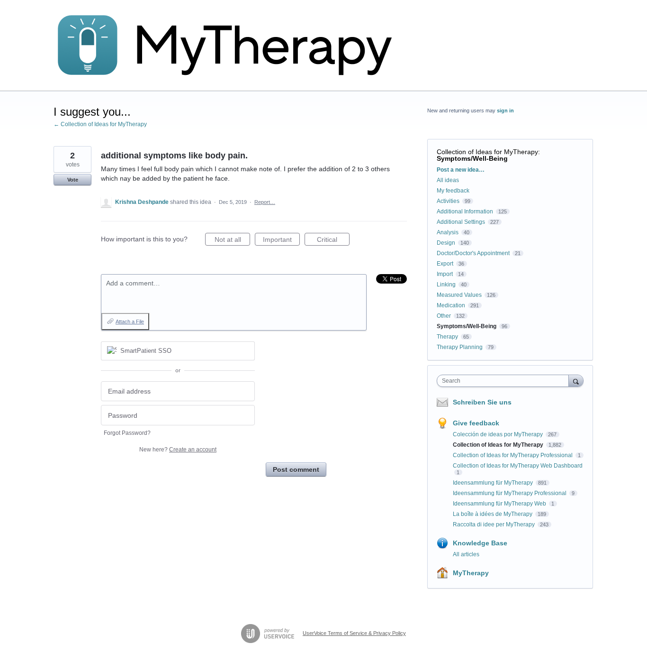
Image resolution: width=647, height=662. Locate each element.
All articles (466, 554)
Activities (448, 201)
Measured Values (459, 295)
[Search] (576, 380)
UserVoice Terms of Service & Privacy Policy (354, 633)
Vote (72, 180)
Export (445, 263)
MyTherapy (471, 573)
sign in (505, 110)
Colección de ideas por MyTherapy (498, 434)
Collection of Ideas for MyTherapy (487, 152)
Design (446, 242)
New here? (177, 449)
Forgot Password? (127, 433)
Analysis (447, 232)
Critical (333, 241)
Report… (264, 202)
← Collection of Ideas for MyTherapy (100, 124)
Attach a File (130, 321)
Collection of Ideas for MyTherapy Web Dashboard (518, 465)
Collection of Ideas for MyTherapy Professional (513, 455)
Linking (446, 284)
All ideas (448, 180)
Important (281, 241)
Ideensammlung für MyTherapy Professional (510, 493)
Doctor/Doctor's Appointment (473, 253)
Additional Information (465, 211)
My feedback (453, 190)
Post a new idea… (461, 169)
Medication (451, 305)
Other (444, 316)
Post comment (296, 469)
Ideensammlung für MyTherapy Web (500, 503)
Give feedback (476, 423)
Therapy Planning (460, 347)
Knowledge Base (480, 543)
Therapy (447, 336)
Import (445, 274)
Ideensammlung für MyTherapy (493, 482)
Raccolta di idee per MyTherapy (494, 524)
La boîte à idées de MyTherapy (493, 514)
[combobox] (505, 380)
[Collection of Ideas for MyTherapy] (231, 45)
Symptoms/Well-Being (472, 158)
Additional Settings (461, 222)
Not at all (232, 241)
